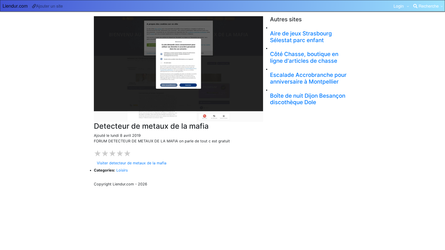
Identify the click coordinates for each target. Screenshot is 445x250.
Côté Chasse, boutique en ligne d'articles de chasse (304, 57)
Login (399, 6)
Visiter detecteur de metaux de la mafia (131, 163)
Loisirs (122, 170)
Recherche (428, 6)
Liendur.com (15, 5)
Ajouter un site (49, 6)
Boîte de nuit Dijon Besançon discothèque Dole (307, 99)
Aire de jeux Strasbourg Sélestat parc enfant (301, 37)
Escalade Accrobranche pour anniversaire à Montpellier (308, 78)
